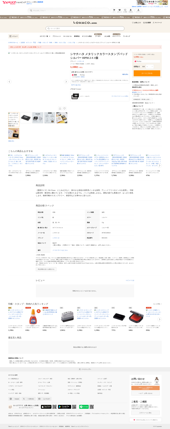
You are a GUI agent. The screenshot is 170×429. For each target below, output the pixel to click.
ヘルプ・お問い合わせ (145, 393)
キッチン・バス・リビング (105, 382)
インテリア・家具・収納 (14, 393)
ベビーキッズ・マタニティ (45, 386)
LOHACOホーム (13, 42)
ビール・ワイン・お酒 (44, 382)
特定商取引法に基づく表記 (118, 413)
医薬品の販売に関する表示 (45, 415)
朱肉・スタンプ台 (60, 42)
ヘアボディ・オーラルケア (15, 386)
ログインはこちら (76, 85)
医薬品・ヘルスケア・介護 (105, 386)
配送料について (137, 92)
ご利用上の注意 (61, 413)
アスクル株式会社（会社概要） (74, 415)
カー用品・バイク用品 (74, 393)
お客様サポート (27, 413)
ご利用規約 (87, 413)
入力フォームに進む (145, 413)
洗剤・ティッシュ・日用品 (75, 382)
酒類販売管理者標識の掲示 (15, 415)
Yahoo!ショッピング (13, 426)
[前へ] (9, 81)
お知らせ (10, 413)
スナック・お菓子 (102, 378)
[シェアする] (60, 108)
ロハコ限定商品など (13, 378)
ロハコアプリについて (26, 407)
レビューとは (130, 280)
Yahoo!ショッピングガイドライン (80, 426)
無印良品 (100, 393)
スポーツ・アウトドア (74, 389)
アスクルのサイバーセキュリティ (100, 413)
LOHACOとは (18, 413)
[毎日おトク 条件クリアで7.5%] (85, 17)
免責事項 (67, 426)
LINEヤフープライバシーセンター (49, 426)
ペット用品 (11, 389)
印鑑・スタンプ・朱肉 (45, 42)
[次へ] (66, 81)
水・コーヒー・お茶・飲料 (15, 382)
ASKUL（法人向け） (59, 415)
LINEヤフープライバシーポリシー (29, 426)
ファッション (41, 389)
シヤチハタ (80, 61)
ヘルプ (166, 6)
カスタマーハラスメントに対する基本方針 (44, 413)
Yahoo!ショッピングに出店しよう (152, 6)
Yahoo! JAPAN (136, 6)
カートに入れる (146, 73)
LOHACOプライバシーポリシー (74, 413)
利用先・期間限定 (81, 76)
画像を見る (11, 141)
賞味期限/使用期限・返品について (142, 103)
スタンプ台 (71, 42)
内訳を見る (125, 74)
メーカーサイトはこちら (60, 250)
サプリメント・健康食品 (74, 386)
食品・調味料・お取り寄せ (75, 378)
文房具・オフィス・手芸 (28, 42)
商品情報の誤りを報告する (46, 269)
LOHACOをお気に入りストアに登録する (147, 420)
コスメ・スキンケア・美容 (45, 378)
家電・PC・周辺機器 (43, 393)
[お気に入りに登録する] (64, 108)
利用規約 (61, 426)
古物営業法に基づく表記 (30, 415)
